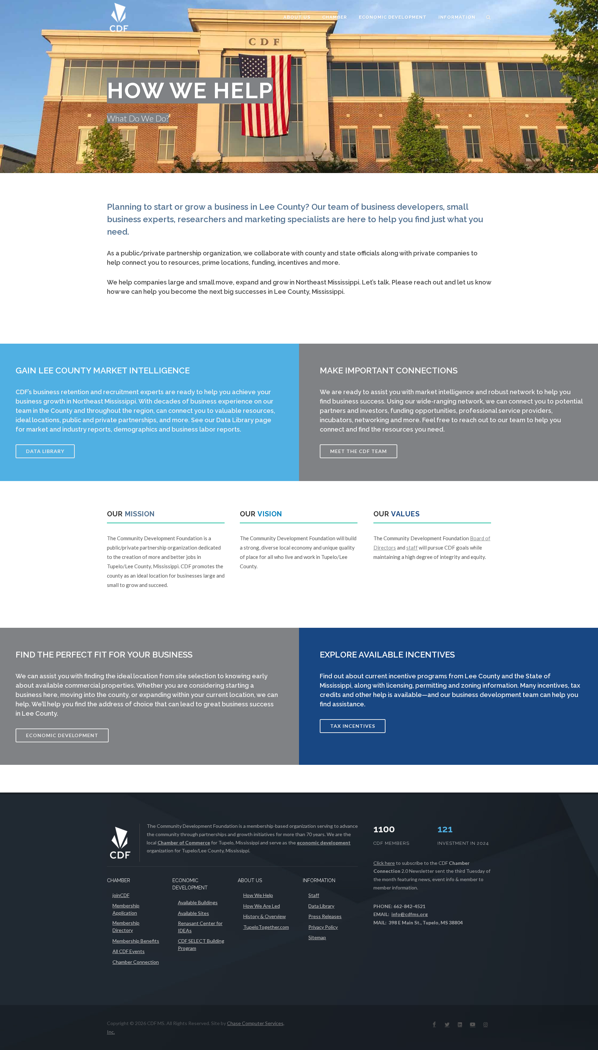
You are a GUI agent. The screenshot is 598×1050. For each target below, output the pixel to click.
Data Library (321, 906)
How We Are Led (261, 906)
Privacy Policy (323, 927)
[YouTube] (472, 1024)
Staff (313, 895)
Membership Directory (125, 926)
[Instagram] (485, 1024)
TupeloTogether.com (266, 927)
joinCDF (120, 895)
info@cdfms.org (409, 914)
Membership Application (125, 909)
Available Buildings (198, 902)
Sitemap (317, 937)
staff (412, 547)
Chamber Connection (135, 962)
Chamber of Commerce (183, 842)
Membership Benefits (135, 941)
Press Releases (325, 916)
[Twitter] (447, 1024)
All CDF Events (128, 951)
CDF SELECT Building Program (201, 944)
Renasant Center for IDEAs (200, 926)
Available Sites (193, 913)
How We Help (258, 895)
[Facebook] (434, 1024)
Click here (384, 863)
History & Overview (264, 916)
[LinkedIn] (459, 1024)
